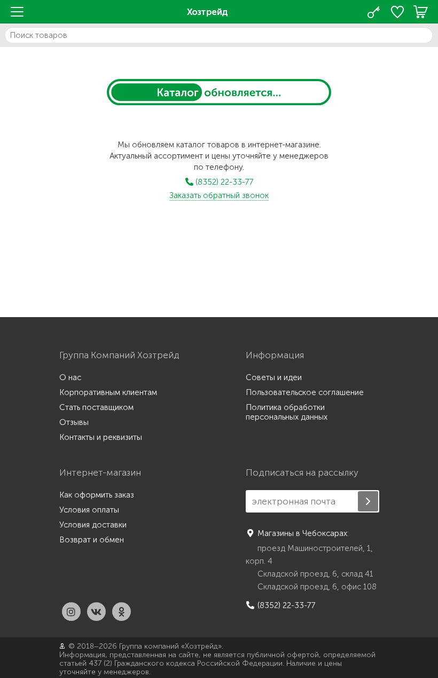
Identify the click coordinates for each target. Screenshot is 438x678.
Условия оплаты (89, 510)
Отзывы (74, 422)
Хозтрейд (207, 11)
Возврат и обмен (91, 540)
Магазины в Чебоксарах (302, 533)
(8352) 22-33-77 (223, 182)
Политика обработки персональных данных (286, 412)
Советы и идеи (274, 377)
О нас (70, 377)
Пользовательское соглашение (305, 392)
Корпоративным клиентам (108, 392)
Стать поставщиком (96, 407)
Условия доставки (93, 525)
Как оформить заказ (96, 495)
